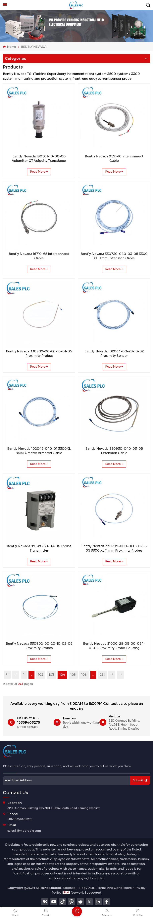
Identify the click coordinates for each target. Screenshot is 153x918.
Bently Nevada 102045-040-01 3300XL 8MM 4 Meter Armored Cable (39, 451)
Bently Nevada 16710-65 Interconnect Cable (39, 256)
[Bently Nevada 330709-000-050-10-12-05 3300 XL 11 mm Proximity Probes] (114, 509)
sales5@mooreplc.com (24, 830)
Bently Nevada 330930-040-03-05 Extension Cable (114, 451)
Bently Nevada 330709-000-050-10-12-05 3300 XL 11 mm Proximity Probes (114, 548)
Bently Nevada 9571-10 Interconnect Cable (114, 158)
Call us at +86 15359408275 (28, 720)
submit (138, 780)
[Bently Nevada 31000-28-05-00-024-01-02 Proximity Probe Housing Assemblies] (114, 607)
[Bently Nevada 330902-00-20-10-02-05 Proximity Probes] (39, 607)
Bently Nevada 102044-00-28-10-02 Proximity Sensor (114, 353)
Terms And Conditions (114, 888)
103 (51, 674)
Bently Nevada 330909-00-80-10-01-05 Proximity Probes (39, 353)
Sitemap (69, 888)
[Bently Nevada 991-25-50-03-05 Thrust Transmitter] (39, 509)
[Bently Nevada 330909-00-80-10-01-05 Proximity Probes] (39, 314)
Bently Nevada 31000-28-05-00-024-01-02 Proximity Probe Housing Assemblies (114, 646)
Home (11, 47)
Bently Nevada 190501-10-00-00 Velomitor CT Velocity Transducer (39, 158)
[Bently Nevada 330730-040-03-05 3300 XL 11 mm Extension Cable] (114, 217)
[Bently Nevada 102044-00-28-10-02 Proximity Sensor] (114, 314)
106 (84, 674)
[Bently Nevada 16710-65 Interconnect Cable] (39, 217)
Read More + (39, 171)
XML (91, 888)
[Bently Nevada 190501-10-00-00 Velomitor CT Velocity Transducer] (39, 119)
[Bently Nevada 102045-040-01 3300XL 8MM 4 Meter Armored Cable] (39, 412)
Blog (81, 888)
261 (102, 674)
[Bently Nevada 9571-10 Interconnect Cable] (114, 119)
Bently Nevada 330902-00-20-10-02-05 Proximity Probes (39, 646)
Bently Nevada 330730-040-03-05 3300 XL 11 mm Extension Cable (114, 256)
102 (40, 674)
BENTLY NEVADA (33, 47)
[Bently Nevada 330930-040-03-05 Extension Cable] (114, 412)
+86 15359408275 (19, 819)
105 (73, 674)
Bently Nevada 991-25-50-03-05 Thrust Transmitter (39, 548)
